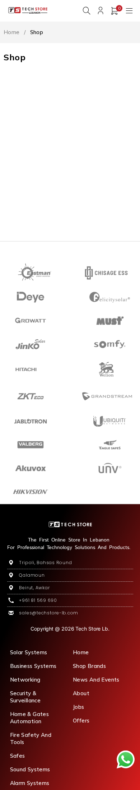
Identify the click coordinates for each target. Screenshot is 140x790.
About (81, 693)
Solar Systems (28, 652)
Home (12, 32)
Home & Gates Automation (29, 718)
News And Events (96, 679)
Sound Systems (30, 769)
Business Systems (33, 666)
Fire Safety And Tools (31, 738)
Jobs (78, 706)
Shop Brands (89, 666)
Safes (17, 755)
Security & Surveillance (25, 697)
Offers (81, 720)
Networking (25, 679)
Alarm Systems (30, 783)
